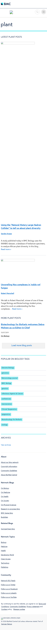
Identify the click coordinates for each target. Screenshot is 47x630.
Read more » (6, 249)
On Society (5, 501)
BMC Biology (6, 383)
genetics (5, 388)
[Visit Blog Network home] (11, 12)
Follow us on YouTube (9, 597)
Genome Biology (8, 368)
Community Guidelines (9, 471)
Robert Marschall (7, 293)
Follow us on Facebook (9, 589)
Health (3, 551)
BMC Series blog (7, 513)
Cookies (4, 609)
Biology (3, 542)
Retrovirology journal (10, 378)
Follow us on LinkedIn (9, 593)
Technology (5, 563)
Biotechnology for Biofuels (12, 419)
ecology (5, 425)
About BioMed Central (9, 475)
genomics (5, 373)
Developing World (7, 555)
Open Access (5, 559)
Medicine (4, 546)
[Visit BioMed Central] (6, 4)
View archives (6, 445)
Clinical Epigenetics (9, 409)
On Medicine (5, 492)
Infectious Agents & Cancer (12, 393)
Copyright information (9, 466)
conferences (6, 399)
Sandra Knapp (6, 234)
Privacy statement (33, 606)
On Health (4, 496)
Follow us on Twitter (8, 585)
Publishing (4, 567)
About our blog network (9, 462)
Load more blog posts (21, 345)
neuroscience (7, 404)
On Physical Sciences (8, 505)
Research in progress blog (10, 509)
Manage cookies (19, 609)
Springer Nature (6, 624)
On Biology (5, 336)
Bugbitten (4, 517)
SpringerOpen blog (8, 529)
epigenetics (6, 414)
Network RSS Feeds (8, 581)
